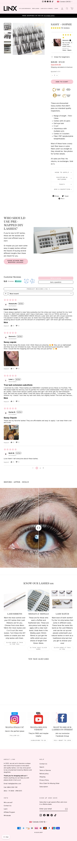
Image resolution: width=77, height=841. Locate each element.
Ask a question (62, 189)
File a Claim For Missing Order (49, 783)
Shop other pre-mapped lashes (16, 261)
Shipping (54, 67)
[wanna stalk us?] (15, 718)
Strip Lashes (35, 8)
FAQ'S (62, 184)
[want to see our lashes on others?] (62, 718)
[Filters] (6, 293)
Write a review (55, 278)
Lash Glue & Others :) (47, 8)
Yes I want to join (62, 740)
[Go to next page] (43, 468)
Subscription (44, 786)
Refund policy (44, 773)
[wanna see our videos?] (38, 718)
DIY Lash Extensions (25, 8)
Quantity (56, 71)
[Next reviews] (71, 42)
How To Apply (62, 172)
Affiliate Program (9, 812)
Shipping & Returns (62, 178)
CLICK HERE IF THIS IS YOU (62, 648)
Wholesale (7, 815)
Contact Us (43, 764)
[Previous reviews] (52, 42)
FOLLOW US (14, 735)
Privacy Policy (44, 780)
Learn (56, 8)
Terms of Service (45, 770)
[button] (56, 28)
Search (42, 767)
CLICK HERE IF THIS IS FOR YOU (14, 643)
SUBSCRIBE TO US (38, 740)
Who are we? (8, 802)
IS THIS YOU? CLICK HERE (38, 648)
